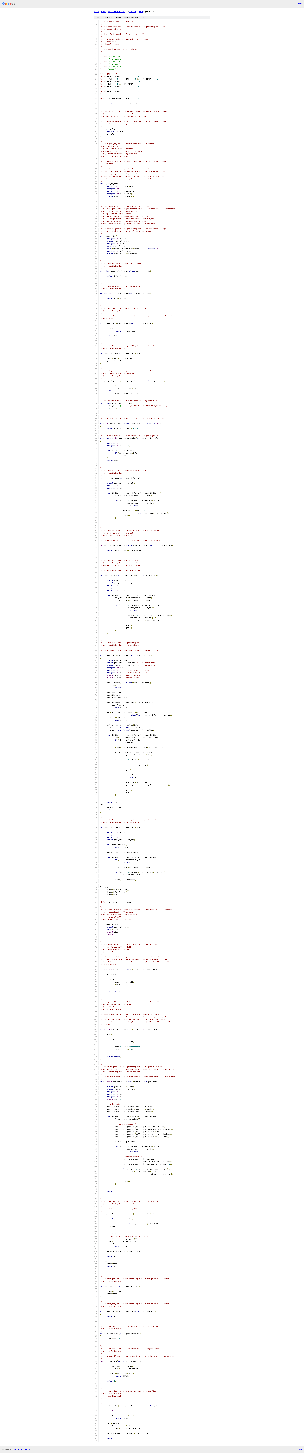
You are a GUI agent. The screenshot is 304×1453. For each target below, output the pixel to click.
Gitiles (14, 1449)
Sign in (299, 4)
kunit (96, 11)
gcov (140, 11)
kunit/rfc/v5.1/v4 (116, 11)
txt (294, 1449)
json (300, 1449)
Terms (27, 1449)
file (142, 17)
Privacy (21, 1449)
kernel (132, 11)
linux (103, 11)
